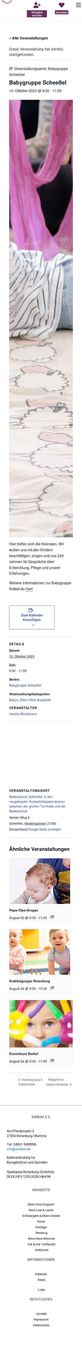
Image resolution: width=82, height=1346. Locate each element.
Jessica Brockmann (23, 713)
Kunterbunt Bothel (23, 1053)
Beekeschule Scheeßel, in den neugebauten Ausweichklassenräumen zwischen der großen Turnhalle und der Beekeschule (37, 803)
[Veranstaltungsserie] (52, 917)
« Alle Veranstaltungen (28, 38)
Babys (13, 699)
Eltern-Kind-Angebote (35, 699)
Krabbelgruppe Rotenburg (29, 981)
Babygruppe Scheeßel (25, 685)
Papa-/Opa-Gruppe (23, 910)
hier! (29, 588)
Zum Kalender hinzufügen (32, 617)
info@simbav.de (18, 1149)
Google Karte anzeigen (44, 829)
